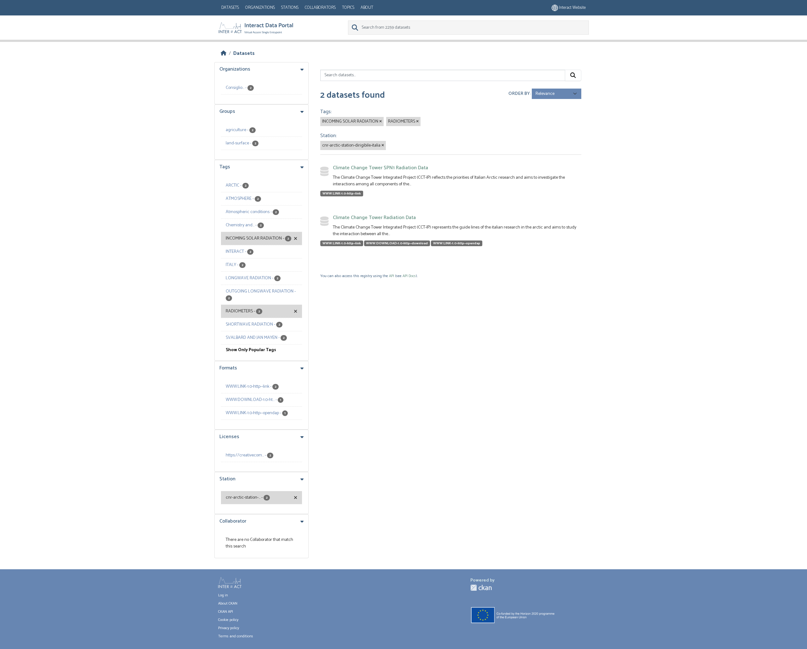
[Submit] (573, 75)
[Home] (223, 53)
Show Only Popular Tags (251, 350)
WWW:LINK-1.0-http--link (341, 193)
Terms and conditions (235, 636)
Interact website (572, 7)
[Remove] (380, 122)
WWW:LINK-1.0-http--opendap (456, 243)
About (367, 7)
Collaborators (320, 7)
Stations (290, 7)
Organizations (260, 7)
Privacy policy (228, 628)
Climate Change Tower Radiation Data (374, 217)
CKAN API (225, 612)
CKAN (481, 587)
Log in (223, 595)
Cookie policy (228, 620)
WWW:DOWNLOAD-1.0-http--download (397, 243)
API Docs (409, 276)
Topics (348, 7)
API (391, 276)
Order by (519, 93)
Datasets (230, 7)
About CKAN (227, 603)
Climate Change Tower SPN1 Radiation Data (380, 168)
